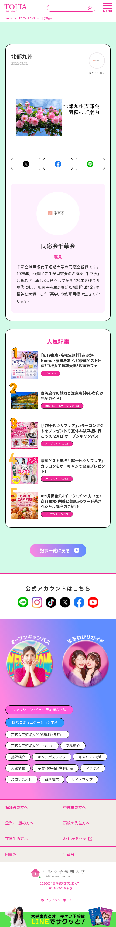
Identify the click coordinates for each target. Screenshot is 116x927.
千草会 (68, 854)
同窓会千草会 (58, 246)
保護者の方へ (16, 807)
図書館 (10, 854)
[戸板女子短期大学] (15, 6)
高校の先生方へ (76, 823)
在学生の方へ (16, 838)
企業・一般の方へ (19, 823)
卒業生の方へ (74, 807)
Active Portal (75, 838)
